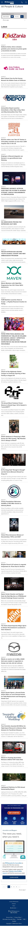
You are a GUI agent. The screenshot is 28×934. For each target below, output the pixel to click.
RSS (24, 919)
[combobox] (17, 16)
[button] (12, 16)
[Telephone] (22, 2)
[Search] (26, 2)
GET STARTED (14, 813)
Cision (16, 923)
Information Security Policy (9, 919)
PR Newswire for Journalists (13, 863)
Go (22, 16)
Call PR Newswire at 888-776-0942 (14, 911)
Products (14, 903)
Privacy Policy (17, 917)
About (14, 905)
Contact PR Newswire (13, 901)
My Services (13, 908)
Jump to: (8, 14)
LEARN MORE (14, 877)
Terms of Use (9, 917)
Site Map (19, 919)
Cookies (14, 921)
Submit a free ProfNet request (12, 872)
